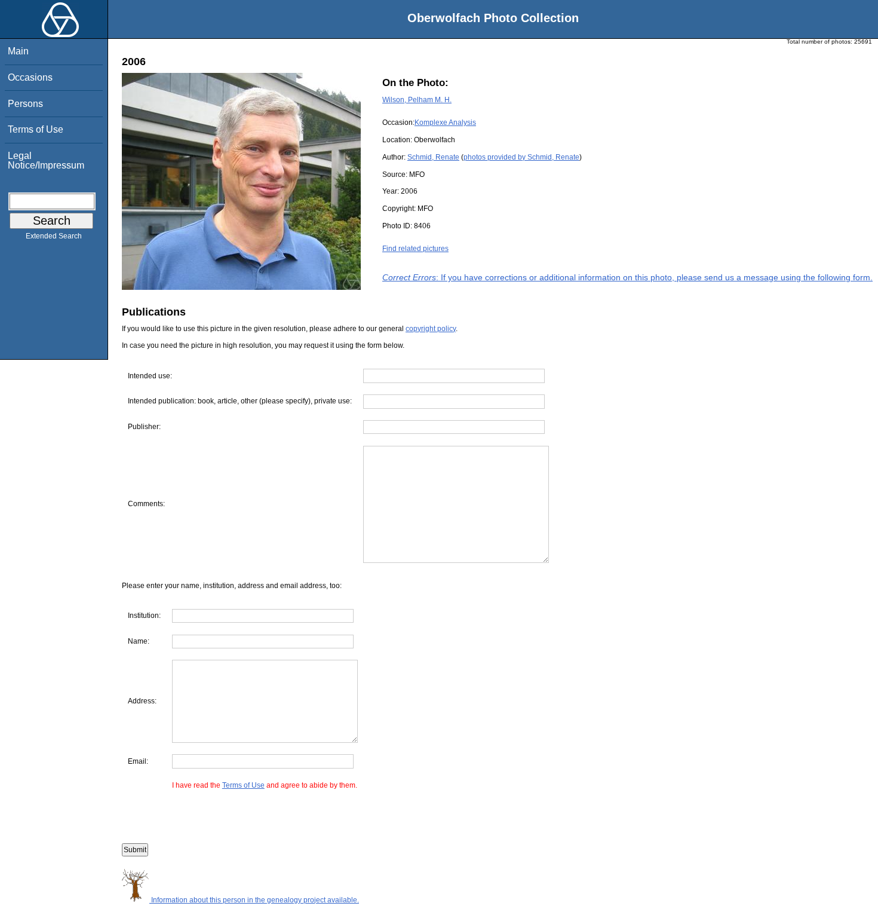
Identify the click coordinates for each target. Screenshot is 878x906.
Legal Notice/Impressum (46, 160)
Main (18, 51)
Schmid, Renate (433, 157)
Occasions (30, 77)
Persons (25, 104)
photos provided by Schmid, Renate (521, 157)
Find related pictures (415, 248)
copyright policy (431, 329)
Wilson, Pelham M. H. (417, 100)
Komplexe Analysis (445, 122)
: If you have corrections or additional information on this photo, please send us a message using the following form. (627, 277)
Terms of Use (35, 129)
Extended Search (54, 236)
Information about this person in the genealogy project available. (254, 900)
